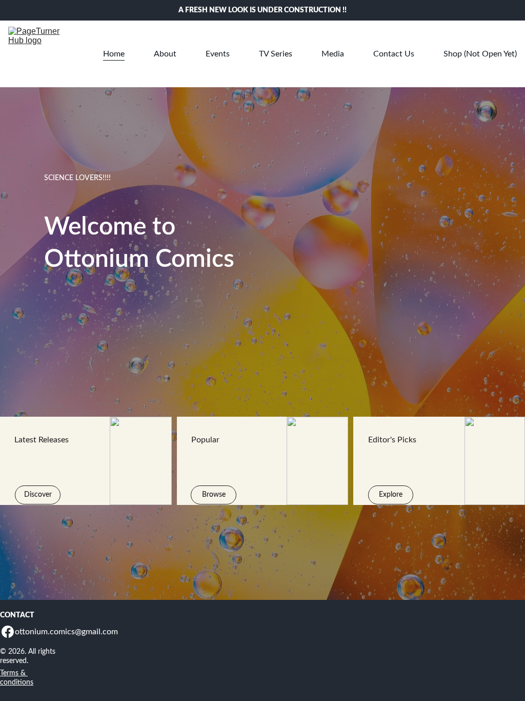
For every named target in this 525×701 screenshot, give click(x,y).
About (165, 54)
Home (114, 54)
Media (332, 54)
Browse (214, 494)
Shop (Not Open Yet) (480, 54)
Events (218, 54)
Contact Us (393, 54)
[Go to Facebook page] (8, 632)
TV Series (275, 54)
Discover (38, 494)
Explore (390, 494)
